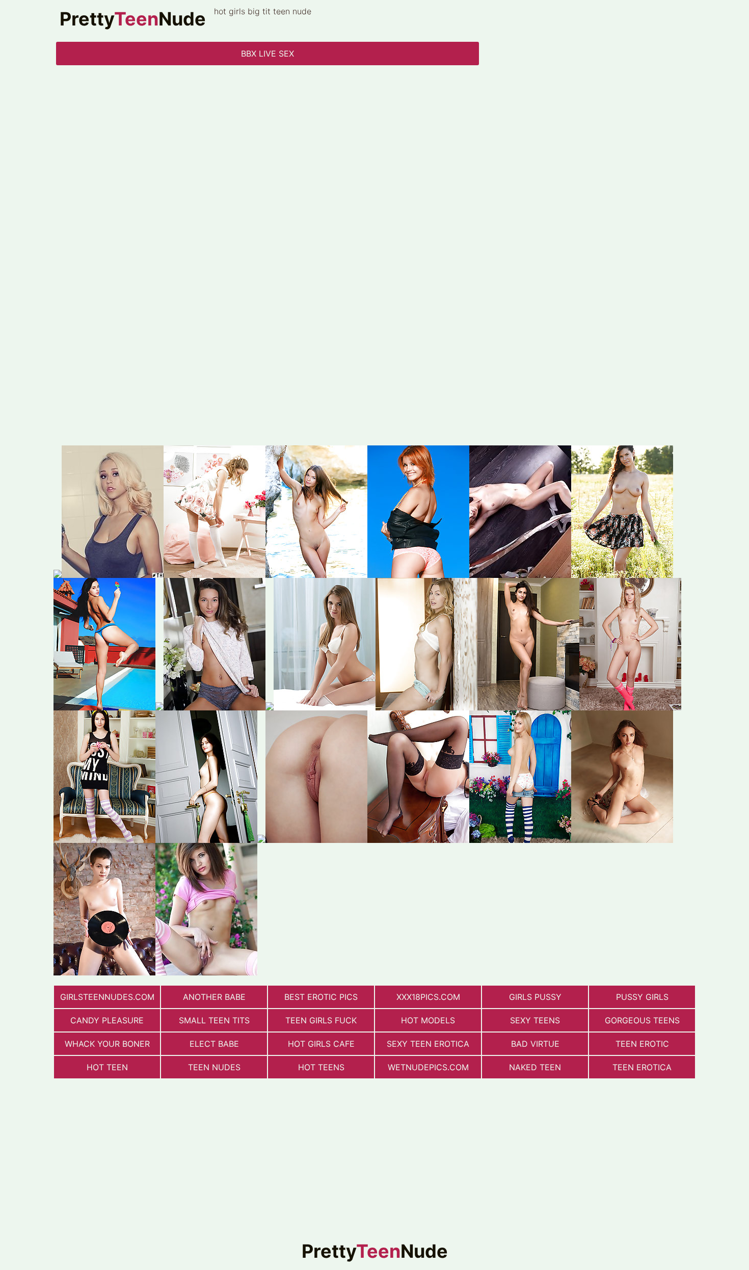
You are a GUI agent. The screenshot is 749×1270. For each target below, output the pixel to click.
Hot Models (428, 1020)
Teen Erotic (642, 1044)
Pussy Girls (642, 997)
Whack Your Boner (107, 1044)
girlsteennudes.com (107, 997)
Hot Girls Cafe (321, 1044)
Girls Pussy (535, 997)
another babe (214, 997)
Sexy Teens (535, 1020)
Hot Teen (107, 1067)
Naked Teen (535, 1067)
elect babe (214, 1044)
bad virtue (535, 1044)
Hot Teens (321, 1067)
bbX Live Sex (267, 53)
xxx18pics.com (428, 997)
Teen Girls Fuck (321, 1020)
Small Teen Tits (214, 1020)
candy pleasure (107, 1020)
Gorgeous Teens (642, 1020)
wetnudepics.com (428, 1067)
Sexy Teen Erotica (428, 1044)
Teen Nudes (214, 1067)
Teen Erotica (642, 1067)
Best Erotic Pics (321, 997)
